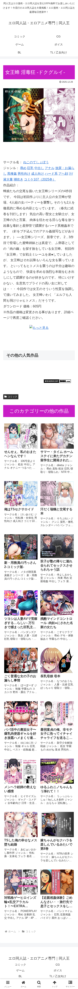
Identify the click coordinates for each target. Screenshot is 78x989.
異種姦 (12, 173)
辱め (23, 168)
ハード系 (51, 173)
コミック (12, 396)
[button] (70, 673)
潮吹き (18, 179)
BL (20, 976)
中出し (39, 168)
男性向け (24, 173)
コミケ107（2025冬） (40, 179)
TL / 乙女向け (57, 976)
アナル (49, 168)
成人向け (37, 173)
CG (58, 964)
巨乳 (30, 168)
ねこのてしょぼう (36, 162)
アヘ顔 (63, 173)
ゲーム (20, 970)
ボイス (58, 970)
